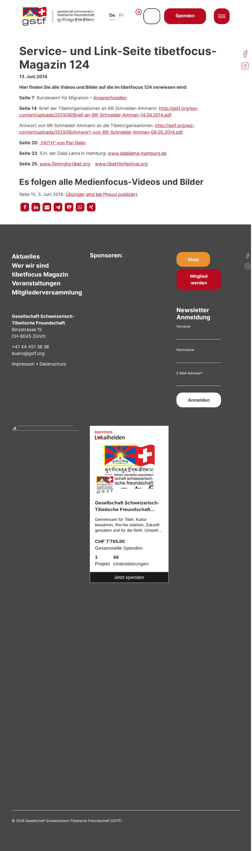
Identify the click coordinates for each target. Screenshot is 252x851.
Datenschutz (53, 364)
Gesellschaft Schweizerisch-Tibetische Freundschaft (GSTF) (127, 506)
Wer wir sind (30, 265)
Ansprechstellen (110, 97)
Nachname (185, 350)
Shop (193, 259)
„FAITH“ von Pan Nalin (63, 142)
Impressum (23, 364)
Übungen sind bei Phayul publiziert (102, 194)
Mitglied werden (198, 279)
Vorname (183, 326)
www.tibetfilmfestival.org (121, 163)
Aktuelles (26, 256)
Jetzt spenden (129, 577)
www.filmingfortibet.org (65, 163)
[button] (24, 207)
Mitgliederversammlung (47, 292)
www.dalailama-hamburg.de (137, 153)
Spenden (185, 15)
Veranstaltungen (36, 283)
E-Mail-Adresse (189, 373)
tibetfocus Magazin (40, 274)
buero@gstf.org (28, 353)
